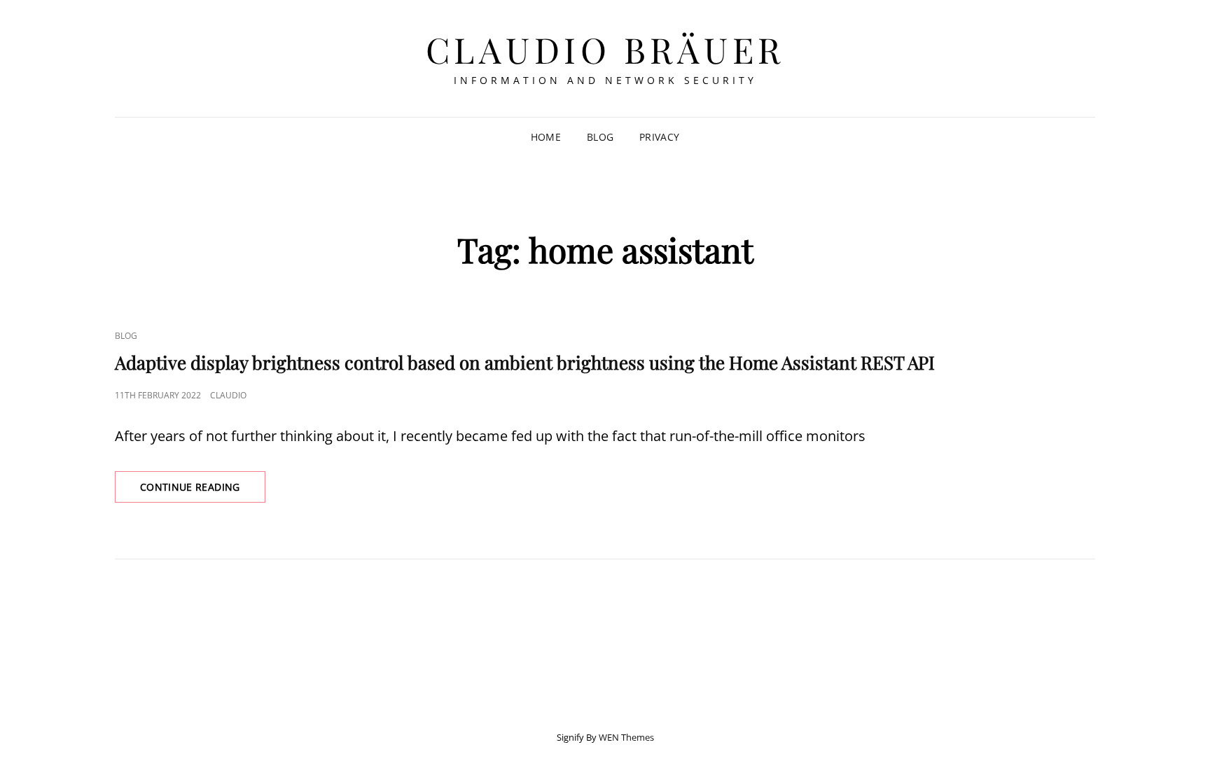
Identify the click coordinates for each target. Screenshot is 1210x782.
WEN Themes (626, 737)
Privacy (659, 137)
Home (546, 137)
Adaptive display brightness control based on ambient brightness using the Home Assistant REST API (525, 362)
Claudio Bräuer (605, 49)
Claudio (228, 395)
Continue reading (202, 491)
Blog (600, 137)
